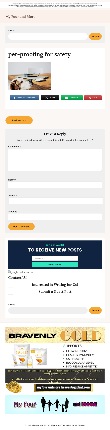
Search (11, 30)
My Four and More (20, 16)
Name (12, 179)
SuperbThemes (78, 425)
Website (12, 211)
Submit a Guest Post (55, 291)
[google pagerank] (20, 272)
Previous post (19, 120)
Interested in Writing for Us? (55, 284)
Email (13, 195)
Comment (14, 146)
